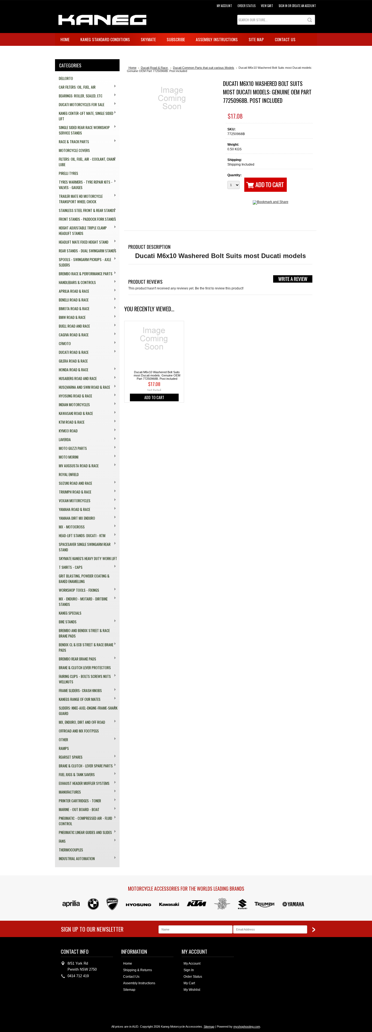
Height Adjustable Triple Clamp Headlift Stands (81, 230)
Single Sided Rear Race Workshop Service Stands (82, 130)
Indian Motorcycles (72, 405)
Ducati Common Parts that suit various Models (203, 67)
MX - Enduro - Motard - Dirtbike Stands (81, 601)
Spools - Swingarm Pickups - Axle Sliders (83, 262)
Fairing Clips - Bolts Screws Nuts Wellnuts (83, 679)
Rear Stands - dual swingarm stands (85, 251)
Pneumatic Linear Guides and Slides (83, 832)
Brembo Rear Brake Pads (75, 659)
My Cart (189, 983)
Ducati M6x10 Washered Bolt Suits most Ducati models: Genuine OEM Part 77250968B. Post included (157, 375)
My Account (224, 6)
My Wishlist (192, 990)
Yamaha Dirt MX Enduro (75, 518)
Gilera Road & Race (73, 361)
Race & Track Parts (72, 142)
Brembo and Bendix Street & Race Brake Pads (84, 633)
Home (132, 67)
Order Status (246, 6)
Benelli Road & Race (72, 300)
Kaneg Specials (70, 613)
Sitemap (129, 990)
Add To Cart (154, 397)
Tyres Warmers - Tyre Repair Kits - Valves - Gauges (83, 184)
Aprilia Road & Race (72, 291)
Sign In (189, 970)
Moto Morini (66, 457)
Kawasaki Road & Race (74, 413)
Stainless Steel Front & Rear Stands (85, 210)
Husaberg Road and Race (76, 378)
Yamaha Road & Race (72, 509)
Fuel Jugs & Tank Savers (75, 774)
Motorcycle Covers (74, 150)
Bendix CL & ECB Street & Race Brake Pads (84, 647)
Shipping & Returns (137, 970)
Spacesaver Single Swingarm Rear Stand (83, 547)
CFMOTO (63, 343)
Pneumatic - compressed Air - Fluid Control (83, 820)
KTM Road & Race (69, 422)
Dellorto (66, 78)
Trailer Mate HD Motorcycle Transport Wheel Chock (79, 198)
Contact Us (131, 977)
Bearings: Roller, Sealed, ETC (78, 96)
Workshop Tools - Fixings (77, 590)
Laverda (63, 439)
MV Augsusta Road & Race (77, 466)
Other (61, 740)
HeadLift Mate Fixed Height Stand (81, 242)
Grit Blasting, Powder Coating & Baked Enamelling (84, 578)
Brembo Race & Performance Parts (83, 274)
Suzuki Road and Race (73, 483)
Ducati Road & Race (72, 352)
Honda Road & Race (71, 370)
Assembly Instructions (139, 983)
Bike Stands (66, 622)
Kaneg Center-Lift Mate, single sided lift (84, 115)
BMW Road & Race (70, 317)
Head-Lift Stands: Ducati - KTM (80, 536)
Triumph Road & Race (73, 492)
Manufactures (68, 792)
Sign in (283, 6)
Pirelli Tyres (68, 173)
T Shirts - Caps (69, 567)
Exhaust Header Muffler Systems (82, 783)
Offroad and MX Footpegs (79, 731)
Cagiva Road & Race (72, 335)
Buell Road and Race (72, 326)
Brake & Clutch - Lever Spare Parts (84, 766)
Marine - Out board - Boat (77, 809)
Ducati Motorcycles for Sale (79, 104)
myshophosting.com (246, 1026)
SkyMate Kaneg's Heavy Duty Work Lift (88, 558)
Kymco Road (66, 431)
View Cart (267, 6)
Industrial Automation (75, 859)
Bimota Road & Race (72, 309)
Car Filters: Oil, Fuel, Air (75, 87)
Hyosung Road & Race (73, 396)
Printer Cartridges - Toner (78, 801)
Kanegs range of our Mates (77, 699)
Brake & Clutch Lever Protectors (85, 667)
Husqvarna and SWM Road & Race (82, 387)
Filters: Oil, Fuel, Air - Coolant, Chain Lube (85, 161)
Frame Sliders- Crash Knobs (78, 690)
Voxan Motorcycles (72, 501)
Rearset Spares (69, 757)
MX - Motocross (70, 527)
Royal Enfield (69, 474)
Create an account (304, 6)
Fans (60, 841)
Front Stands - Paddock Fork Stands (85, 219)
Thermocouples (71, 849)
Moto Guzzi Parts (71, 448)
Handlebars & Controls (75, 282)
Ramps (64, 748)
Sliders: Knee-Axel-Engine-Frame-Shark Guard (86, 710)
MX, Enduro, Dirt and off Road (80, 722)
